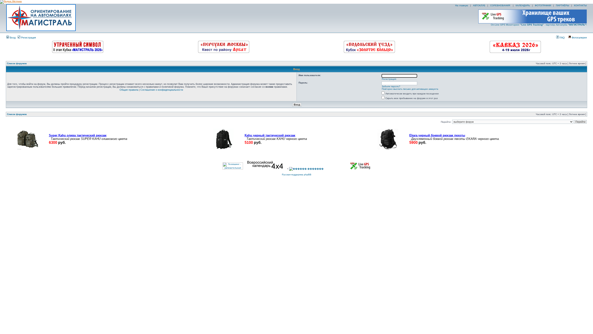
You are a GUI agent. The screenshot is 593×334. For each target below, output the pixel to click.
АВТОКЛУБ (479, 5)
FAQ (562, 37)
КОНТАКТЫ (580, 5)
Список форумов (17, 63)
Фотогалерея (579, 37)
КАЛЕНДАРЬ (523, 5)
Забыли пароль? (391, 86)
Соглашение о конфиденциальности (161, 89)
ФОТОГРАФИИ (543, 5)
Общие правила (129, 89)
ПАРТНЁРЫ (562, 5)
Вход (12, 37)
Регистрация (28, 37)
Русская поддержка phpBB (296, 174)
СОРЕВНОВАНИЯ (500, 5)
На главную (461, 5)
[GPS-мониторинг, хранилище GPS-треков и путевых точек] (360, 168)
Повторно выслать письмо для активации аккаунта (410, 89)
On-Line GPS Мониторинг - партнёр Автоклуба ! (539, 24)
